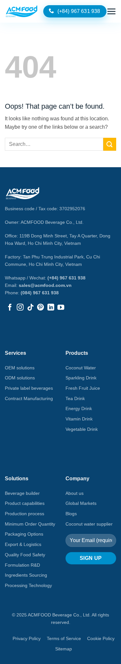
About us (75, 493)
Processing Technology (28, 585)
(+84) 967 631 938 (66, 277)
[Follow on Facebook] (9, 307)
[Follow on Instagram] (20, 307)
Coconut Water (81, 367)
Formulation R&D (22, 565)
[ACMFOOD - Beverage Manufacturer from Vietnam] (21, 11)
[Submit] (109, 144)
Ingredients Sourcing (26, 575)
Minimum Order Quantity (30, 524)
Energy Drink (79, 408)
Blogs (71, 513)
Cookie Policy (101, 638)
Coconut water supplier (89, 524)
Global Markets (81, 503)
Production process (24, 513)
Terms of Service (64, 638)
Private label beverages (29, 388)
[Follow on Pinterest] (40, 307)
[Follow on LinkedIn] (50, 307)
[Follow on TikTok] (30, 307)
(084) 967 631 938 (40, 292)
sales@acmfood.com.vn (45, 285)
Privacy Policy (27, 638)
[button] (111, 11)
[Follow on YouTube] (60, 307)
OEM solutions (20, 367)
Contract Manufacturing (29, 398)
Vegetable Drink (82, 429)
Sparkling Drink (81, 377)
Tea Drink (75, 398)
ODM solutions (20, 377)
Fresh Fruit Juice (83, 388)
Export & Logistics (23, 544)
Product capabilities (25, 503)
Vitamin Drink (79, 418)
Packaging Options (24, 534)
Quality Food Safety (25, 554)
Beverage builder (22, 493)
